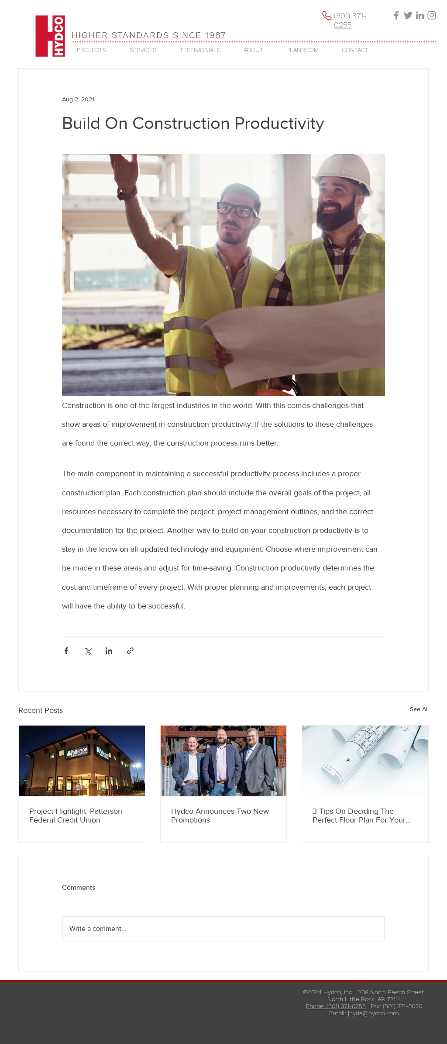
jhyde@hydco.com (373, 1012)
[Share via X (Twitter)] (87, 650)
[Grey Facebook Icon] (396, 15)
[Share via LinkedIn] (109, 650)
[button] (91, 50)
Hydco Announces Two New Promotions (220, 815)
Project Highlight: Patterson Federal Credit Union (75, 815)
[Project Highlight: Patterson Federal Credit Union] (82, 761)
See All (419, 708)
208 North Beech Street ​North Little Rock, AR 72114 (376, 996)
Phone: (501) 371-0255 (336, 1006)
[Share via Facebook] (66, 650)
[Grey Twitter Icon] (408, 15)
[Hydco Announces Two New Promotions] (224, 761)
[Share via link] (130, 650)
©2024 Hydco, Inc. (328, 992)
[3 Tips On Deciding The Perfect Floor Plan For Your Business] (365, 761)
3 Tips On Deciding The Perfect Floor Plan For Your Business (359, 815)
